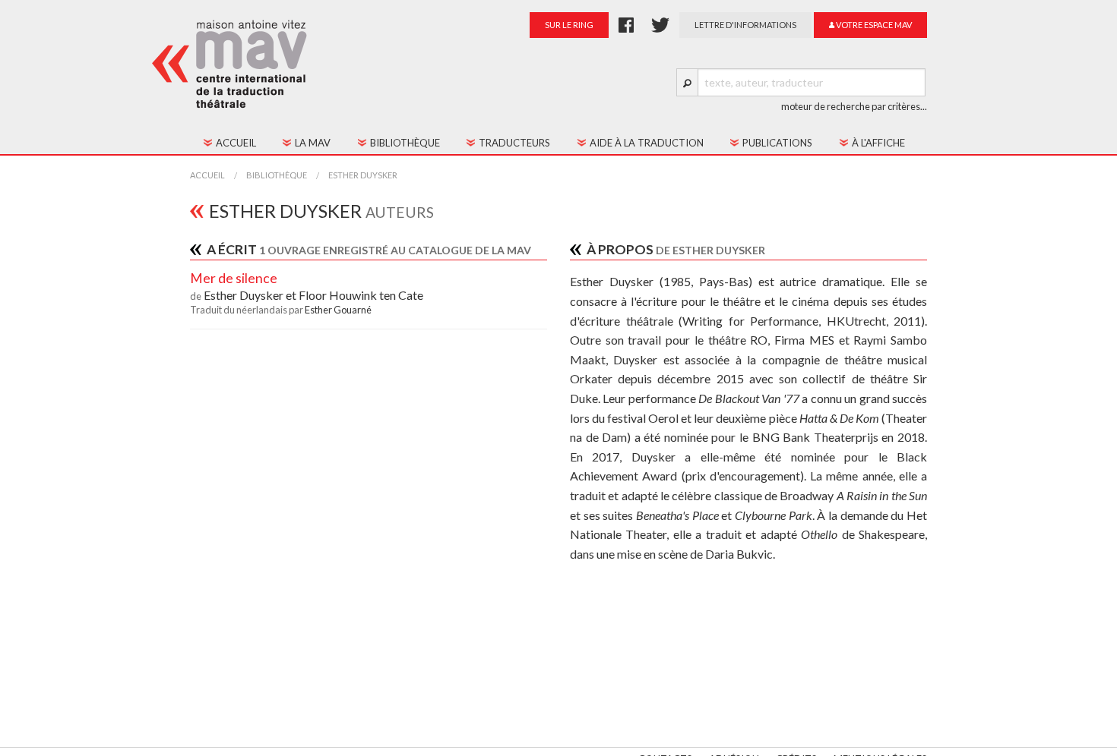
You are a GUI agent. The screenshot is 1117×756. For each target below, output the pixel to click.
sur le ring (569, 25)
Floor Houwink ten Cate (361, 295)
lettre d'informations (745, 25)
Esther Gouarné (338, 310)
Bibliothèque (276, 175)
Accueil (207, 175)
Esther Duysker (362, 175)
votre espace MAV (873, 25)
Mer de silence (233, 278)
